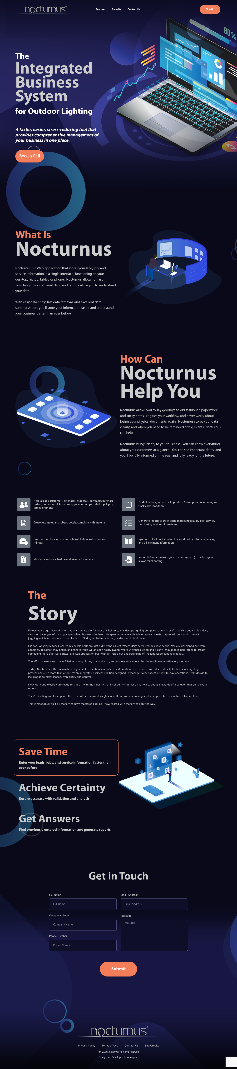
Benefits (116, 9)
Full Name (55, 894)
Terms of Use (110, 1045)
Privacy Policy (86, 1045)
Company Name (59, 915)
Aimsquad (132, 1057)
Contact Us (134, 9)
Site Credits (152, 1045)
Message (126, 915)
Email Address (129, 894)
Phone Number (58, 936)
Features (100, 9)
